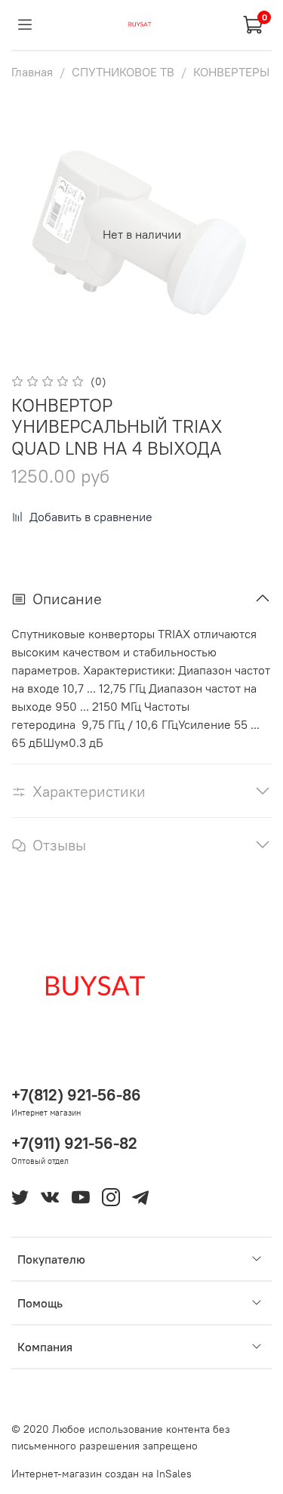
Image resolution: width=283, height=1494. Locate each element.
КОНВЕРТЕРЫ (231, 71)
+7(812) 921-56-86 (76, 1095)
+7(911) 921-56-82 (74, 1143)
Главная (32, 71)
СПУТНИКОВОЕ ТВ (123, 71)
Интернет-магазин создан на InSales (101, 1473)
